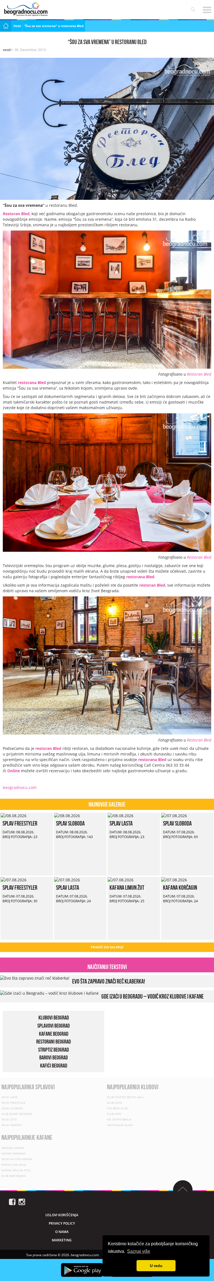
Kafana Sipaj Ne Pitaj (15, 1170)
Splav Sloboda (70, 823)
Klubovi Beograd (53, 1017)
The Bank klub (117, 1108)
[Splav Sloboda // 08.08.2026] (67, 815)
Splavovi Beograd (53, 1026)
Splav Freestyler (20, 823)
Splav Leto (9, 1119)
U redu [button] (156, 1265)
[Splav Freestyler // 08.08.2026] (13, 815)
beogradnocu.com (20, 787)
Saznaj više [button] (138, 1251)
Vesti (17, 26)
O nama (62, 1231)
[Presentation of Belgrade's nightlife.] (26, 9)
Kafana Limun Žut (127, 887)
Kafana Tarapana (13, 1153)
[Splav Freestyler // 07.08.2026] (13, 879)
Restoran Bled (199, 374)
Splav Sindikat (11, 1125)
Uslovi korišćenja (61, 1215)
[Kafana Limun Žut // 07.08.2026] (120, 879)
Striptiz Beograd (53, 1049)
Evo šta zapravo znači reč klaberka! (108, 981)
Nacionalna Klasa (120, 1125)
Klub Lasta (114, 1103)
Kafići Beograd (53, 1065)
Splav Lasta (121, 823)
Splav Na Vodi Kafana (16, 1159)
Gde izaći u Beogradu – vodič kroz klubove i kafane (152, 996)
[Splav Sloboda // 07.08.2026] (174, 815)
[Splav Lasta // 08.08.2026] (120, 815)
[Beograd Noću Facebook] (12, 1201)
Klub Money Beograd (16, 1114)
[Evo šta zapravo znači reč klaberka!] (34, 977)
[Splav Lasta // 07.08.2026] (67, 879)
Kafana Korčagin (180, 887)
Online (13, 770)
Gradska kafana (12, 1148)
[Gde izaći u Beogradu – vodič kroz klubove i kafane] (49, 992)
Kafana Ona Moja (13, 1165)
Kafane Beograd (53, 1033)
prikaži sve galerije (107, 947)
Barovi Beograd (53, 1057)
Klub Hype (114, 1114)
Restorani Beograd (53, 1041)
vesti (7, 49)
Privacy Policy (62, 1223)
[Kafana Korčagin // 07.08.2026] (174, 879)
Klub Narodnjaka (13, 1176)
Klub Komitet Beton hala (125, 1097)
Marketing (62, 1240)
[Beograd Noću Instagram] (21, 1201)
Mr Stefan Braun (119, 1119)
